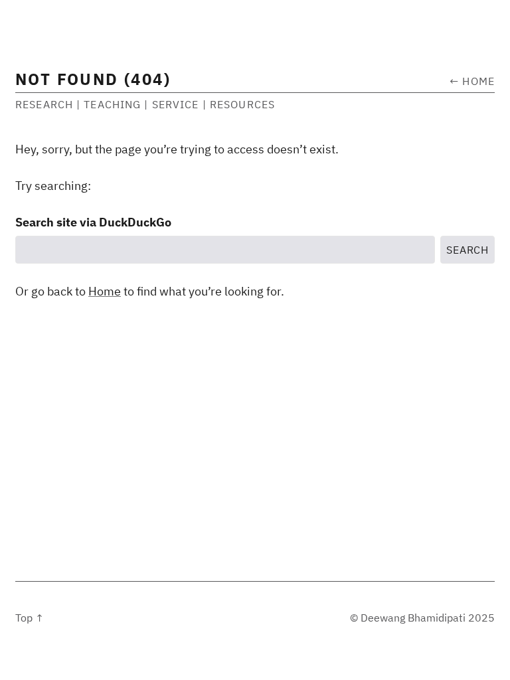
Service (175, 104)
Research (44, 104)
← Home (472, 81)
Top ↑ (29, 617)
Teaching (112, 104)
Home (104, 291)
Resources (242, 104)
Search (467, 249)
